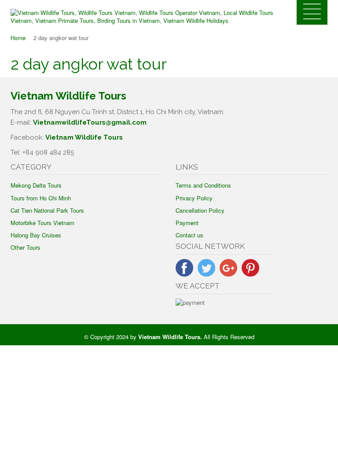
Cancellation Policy (200, 210)
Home (18, 37)
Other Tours (25, 247)
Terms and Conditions (203, 185)
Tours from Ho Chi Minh (41, 198)
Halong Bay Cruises (36, 235)
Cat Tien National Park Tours (47, 210)
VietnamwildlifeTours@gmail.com (90, 122)
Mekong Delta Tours (36, 185)
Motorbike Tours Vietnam (42, 222)
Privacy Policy (194, 198)
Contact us (189, 235)
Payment (187, 222)
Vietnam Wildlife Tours (84, 137)
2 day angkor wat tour (89, 64)
